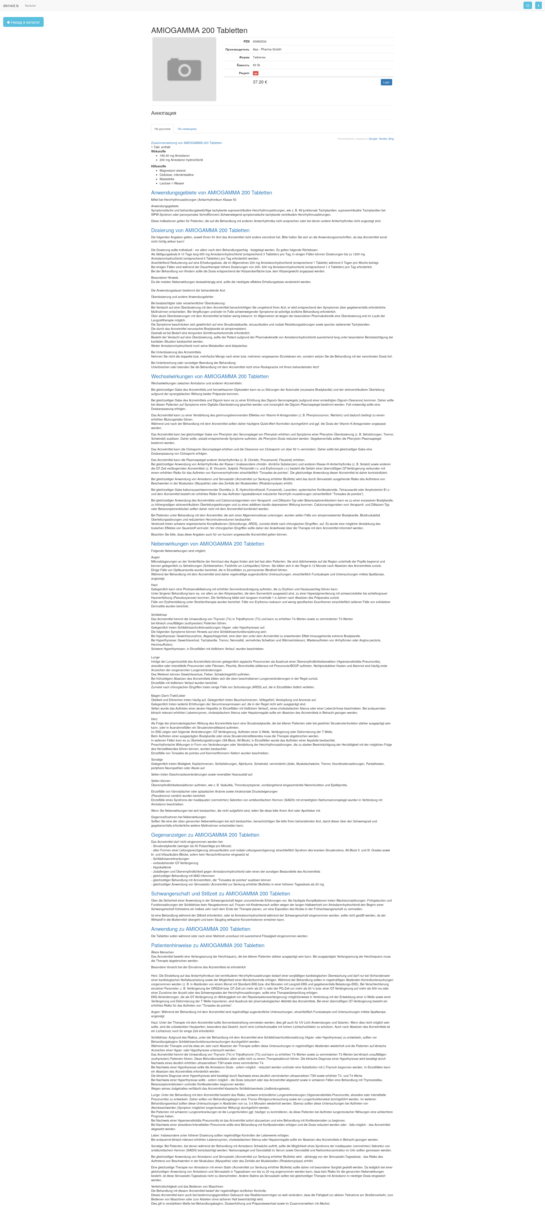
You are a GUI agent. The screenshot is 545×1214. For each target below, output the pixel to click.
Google (373, 138)
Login (386, 82)
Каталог (30, 5)
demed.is (11, 5)
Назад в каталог (25, 22)
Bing (391, 138)
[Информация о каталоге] (538, 5)
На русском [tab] (163, 128)
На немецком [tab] (187, 128)
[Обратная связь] (527, 5)
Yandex (383, 138)
